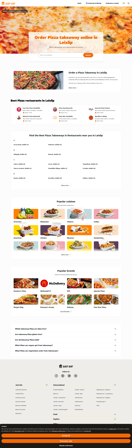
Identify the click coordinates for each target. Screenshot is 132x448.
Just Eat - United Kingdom (60, 409)
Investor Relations (58, 389)
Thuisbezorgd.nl (101, 401)
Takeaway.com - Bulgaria (103, 397)
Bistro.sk (55, 393)
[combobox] (60, 55)
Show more (72, 88)
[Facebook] (56, 376)
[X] (69, 376)
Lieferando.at (78, 397)
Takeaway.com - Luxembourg (104, 393)
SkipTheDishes (79, 409)
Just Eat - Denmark (58, 401)
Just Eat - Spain (57, 405)
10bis (97, 405)
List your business (20, 401)
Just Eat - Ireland (79, 389)
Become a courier (113, 3)
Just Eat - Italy (79, 393)
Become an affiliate (20, 405)
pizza (96, 77)
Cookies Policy (19, 393)
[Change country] (123, 3)
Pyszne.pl (77, 405)
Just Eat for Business (21, 389)
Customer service (20, 397)
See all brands (65, 312)
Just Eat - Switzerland (59, 397)
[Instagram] (63, 376)
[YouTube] (75, 376)
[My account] (129, 3)
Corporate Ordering (94, 3)
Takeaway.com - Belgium (103, 389)
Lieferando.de (79, 401)
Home (79, 3)
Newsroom (18, 413)
